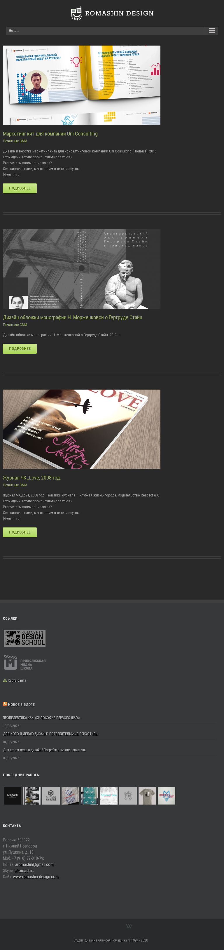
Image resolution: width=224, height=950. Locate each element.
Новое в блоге (21, 704)
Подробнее (20, 188)
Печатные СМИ (15, 141)
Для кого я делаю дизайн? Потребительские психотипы (44, 750)
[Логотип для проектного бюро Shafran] (128, 795)
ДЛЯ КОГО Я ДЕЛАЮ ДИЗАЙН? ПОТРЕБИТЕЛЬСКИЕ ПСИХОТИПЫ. (51, 734)
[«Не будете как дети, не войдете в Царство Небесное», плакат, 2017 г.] (31, 795)
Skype (115, 926)
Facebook (92, 926)
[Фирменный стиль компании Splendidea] (108, 795)
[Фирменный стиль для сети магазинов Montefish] (166, 795)
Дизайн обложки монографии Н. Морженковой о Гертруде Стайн (72, 317)
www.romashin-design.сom (36, 876)
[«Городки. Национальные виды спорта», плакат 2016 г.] (89, 795)
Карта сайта (17, 680)
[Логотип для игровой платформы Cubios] (51, 795)
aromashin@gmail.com (34, 864)
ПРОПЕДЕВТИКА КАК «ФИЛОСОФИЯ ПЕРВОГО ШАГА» (41, 718)
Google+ (103, 926)
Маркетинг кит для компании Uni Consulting (50, 134)
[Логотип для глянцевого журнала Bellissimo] (12, 795)
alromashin (24, 870)
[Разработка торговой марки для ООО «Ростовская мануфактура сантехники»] (70, 795)
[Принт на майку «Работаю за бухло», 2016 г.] (147, 795)
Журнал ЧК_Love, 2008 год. (32, 478)
